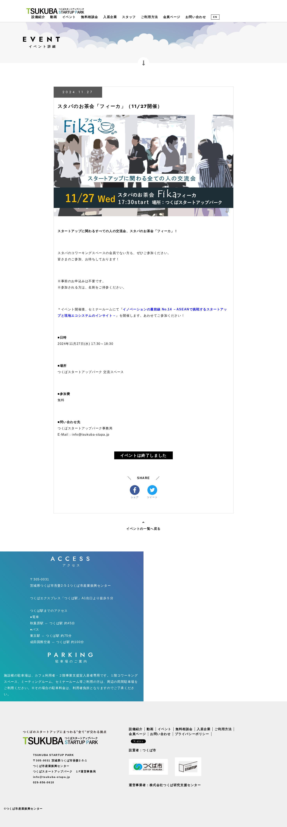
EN (215, 17)
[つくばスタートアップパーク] (55, 11)
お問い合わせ (195, 17)
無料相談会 (89, 17)
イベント (69, 17)
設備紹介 (38, 17)
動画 (53, 17)
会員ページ (171, 17)
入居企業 (110, 17)
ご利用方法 (149, 17)
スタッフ (129, 17)
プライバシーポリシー (192, 734)
